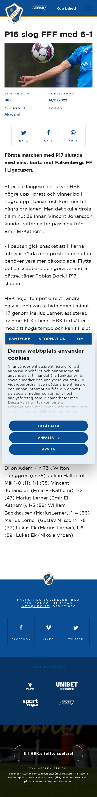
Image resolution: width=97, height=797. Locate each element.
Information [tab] (51, 339)
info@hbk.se (35, 606)
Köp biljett (66, 8)
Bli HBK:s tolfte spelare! (48, 753)
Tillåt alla (48, 426)
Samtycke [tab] (19, 339)
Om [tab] (80, 339)
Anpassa (46, 437)
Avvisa (48, 449)
